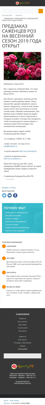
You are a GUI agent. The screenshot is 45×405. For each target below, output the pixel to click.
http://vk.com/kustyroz (28, 151)
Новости (22, 318)
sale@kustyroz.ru (11, 146)
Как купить (22, 321)
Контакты (22, 331)
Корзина (7, 403)
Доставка (22, 324)
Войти (6, 400)
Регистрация (14, 400)
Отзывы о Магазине (22, 343)
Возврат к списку (9, 187)
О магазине (23, 328)
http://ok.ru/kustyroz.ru (13, 158)
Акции (22, 346)
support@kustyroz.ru (22, 383)
